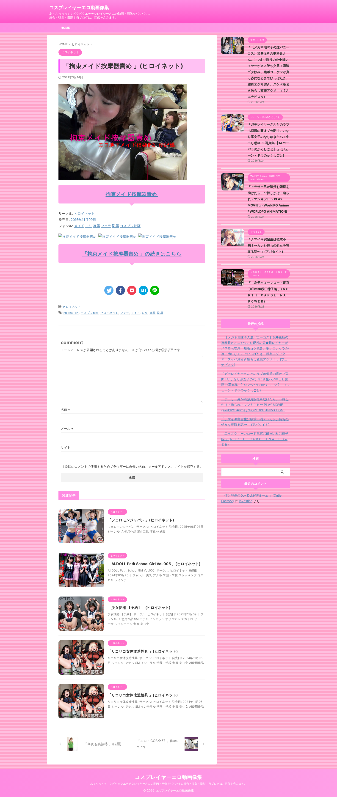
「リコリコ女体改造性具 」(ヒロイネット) (143, 651)
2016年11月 (71, 313)
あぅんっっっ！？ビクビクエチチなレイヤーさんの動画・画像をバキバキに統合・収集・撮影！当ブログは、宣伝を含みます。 (168, 783)
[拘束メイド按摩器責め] (77, 236)
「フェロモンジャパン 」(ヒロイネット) (141, 520)
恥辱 (115, 226)
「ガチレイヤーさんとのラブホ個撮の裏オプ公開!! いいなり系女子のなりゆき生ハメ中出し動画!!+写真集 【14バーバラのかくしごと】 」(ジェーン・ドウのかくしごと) (255, 382)
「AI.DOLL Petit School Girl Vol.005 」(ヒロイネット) (154, 563)
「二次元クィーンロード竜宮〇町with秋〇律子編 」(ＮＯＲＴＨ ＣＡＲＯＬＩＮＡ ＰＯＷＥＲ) (254, 438)
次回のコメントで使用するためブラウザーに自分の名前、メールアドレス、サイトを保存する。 (134, 466)
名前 (65, 409)
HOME (65, 28)
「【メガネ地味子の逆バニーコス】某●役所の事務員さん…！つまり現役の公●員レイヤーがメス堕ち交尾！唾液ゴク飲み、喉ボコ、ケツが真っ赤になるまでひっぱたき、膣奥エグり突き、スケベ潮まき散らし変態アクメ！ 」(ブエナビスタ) (268, 72)
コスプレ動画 (130, 226)
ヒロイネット (84, 213)
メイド (79, 226)
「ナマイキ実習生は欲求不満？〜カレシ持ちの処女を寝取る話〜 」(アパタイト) (268, 245)
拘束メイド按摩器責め (132, 194)
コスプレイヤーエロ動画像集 (79, 7)
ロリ (88, 226)
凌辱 (96, 226)
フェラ (106, 226)
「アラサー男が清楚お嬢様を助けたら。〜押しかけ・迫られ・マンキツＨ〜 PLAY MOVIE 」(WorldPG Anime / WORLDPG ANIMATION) (268, 199)
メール (67, 428)
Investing (246, 501)
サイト (65, 447)
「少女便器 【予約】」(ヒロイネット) (139, 607)
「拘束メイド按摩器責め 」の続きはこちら (132, 254)
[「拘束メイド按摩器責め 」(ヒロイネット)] (143, 290)
